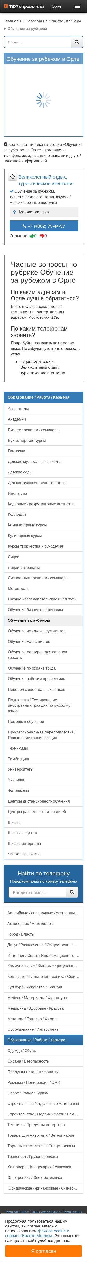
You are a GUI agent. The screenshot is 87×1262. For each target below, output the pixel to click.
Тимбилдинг (18, 758)
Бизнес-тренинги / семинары (33, 429)
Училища (16, 780)
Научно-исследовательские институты (42, 599)
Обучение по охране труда (32, 668)
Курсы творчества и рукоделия (35, 546)
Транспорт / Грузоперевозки (32, 1156)
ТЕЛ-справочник (26, 6)
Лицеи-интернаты (24, 567)
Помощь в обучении (26, 721)
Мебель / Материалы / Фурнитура (37, 997)
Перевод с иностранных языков (36, 689)
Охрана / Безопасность (28, 1061)
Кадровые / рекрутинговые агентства (41, 504)
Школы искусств (22, 832)
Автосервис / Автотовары (30, 923)
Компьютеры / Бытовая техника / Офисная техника (45, 976)
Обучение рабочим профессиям (37, 678)
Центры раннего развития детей (37, 811)
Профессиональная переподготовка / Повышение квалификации (41, 734)
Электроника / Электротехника (34, 1177)
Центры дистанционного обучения (39, 801)
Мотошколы (18, 588)
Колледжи (17, 514)
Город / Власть (20, 934)
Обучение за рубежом (29, 620)
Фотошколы (18, 790)
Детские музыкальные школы (34, 461)
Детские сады (20, 472)
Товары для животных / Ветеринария (40, 1135)
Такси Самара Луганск (46, 1212)
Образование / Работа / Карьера (36, 1040)
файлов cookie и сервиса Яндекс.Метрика (37, 1232)
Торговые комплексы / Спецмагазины (41, 1146)
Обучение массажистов (29, 641)
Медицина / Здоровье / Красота (35, 1008)
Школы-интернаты (24, 843)
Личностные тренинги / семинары (38, 577)
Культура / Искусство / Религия (34, 987)
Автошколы (18, 408)
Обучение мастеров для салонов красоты (37, 654)
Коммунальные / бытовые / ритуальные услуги (45, 965)
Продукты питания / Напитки (33, 1071)
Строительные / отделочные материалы (43, 1103)
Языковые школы (24, 854)
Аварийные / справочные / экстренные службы (45, 913)
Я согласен (43, 1250)
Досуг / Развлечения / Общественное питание (45, 944)
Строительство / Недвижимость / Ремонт (43, 1114)
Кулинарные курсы (25, 535)
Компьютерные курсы (27, 525)
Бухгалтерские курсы (27, 440)
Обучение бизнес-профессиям (35, 609)
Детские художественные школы (37, 482)
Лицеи (13, 556)
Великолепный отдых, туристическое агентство (46, 180)
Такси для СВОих (17, 1212)
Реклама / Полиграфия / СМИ (33, 1082)
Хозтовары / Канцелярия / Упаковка (39, 1167)
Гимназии (16, 450)
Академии (17, 419)
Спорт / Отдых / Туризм (28, 1093)
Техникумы (18, 748)
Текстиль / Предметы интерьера (36, 1124)
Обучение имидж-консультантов (36, 631)
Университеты (20, 769)
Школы (14, 822)
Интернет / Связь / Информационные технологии (45, 955)
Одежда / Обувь (21, 1050)
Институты (17, 493)
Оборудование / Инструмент (32, 1029)
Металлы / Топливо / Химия (32, 1019)
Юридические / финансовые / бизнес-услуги (45, 1188)
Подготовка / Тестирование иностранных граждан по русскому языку (39, 705)
